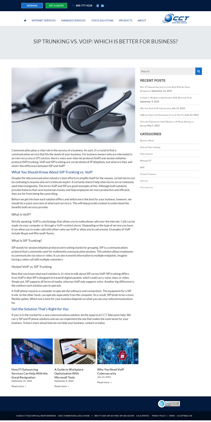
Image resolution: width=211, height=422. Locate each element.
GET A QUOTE (56, 5)
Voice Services (146, 187)
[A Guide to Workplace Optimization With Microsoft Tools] (75, 351)
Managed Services (73, 20)
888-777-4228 (83, 5)
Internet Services (44, 20)
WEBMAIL (32, 5)
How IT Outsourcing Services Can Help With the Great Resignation (30, 373)
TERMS (172, 416)
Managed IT (145, 160)
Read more (18, 386)
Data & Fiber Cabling (150, 147)
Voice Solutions (102, 20)
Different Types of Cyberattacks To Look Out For (162, 114)
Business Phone (147, 140)
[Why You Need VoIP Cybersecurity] (117, 351)
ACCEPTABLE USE (185, 416)
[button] (198, 71)
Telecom (144, 180)
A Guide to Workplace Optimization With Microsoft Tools (68, 373)
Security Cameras (148, 174)
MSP (142, 167)
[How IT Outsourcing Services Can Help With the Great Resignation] (32, 351)
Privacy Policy (159, 416)
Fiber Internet (146, 153)
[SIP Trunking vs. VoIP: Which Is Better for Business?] (73, 104)
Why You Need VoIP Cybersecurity (155, 108)
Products (125, 20)
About (142, 20)
